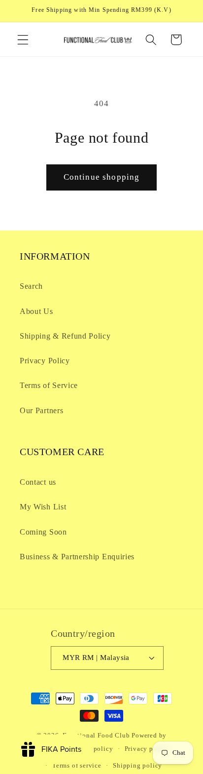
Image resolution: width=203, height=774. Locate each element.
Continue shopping (102, 177)
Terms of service (77, 765)
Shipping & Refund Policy (65, 336)
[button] (22, 39)
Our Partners (41, 410)
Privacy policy (147, 748)
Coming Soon (43, 532)
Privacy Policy (45, 360)
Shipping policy (137, 765)
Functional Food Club (96, 735)
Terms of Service (49, 385)
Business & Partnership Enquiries (77, 556)
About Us (36, 311)
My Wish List (43, 507)
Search (31, 286)
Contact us (38, 482)
